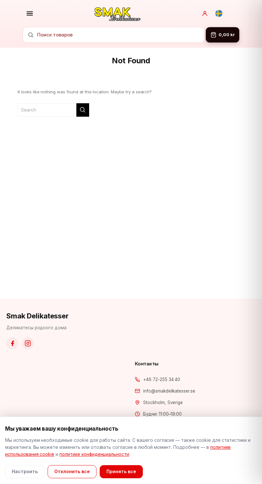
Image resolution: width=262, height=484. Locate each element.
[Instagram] (28, 343)
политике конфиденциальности (94, 454)
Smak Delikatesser (37, 316)
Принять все (121, 471)
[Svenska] (218, 13)
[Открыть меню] (30, 13)
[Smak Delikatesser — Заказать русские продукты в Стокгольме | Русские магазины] (117, 13)
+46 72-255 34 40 (161, 379)
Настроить (25, 471)
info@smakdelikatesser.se (169, 391)
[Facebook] (12, 343)
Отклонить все (72, 471)
